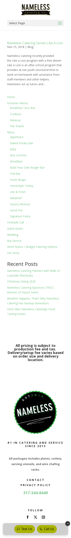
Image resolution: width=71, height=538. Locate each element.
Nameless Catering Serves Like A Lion (35, 43)
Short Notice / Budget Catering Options (32, 247)
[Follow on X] (35, 517)
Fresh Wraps (18, 180)
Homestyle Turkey (21, 186)
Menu (10, 132)
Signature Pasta (20, 216)
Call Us (49, 529)
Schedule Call (15, 222)
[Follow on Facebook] (27, 517)
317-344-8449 (35, 492)
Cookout (15, 114)
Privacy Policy (36, 485)
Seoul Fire (16, 210)
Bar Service (14, 241)
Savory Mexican (20, 204)
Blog (30, 47)
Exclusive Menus (17, 103)
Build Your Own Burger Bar (27, 167)
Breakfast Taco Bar (22, 108)
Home (11, 97)
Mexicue (15, 120)
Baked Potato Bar (21, 143)
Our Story (13, 253)
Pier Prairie (17, 126)
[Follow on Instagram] (43, 517)
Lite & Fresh (18, 192)
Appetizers (16, 137)
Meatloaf (16, 198)
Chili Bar (15, 174)
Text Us (26, 529)
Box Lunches (18, 155)
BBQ (13, 149)
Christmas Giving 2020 (21, 281)
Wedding (12, 235)
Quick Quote (15, 228)
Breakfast (16, 161)
